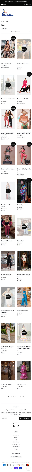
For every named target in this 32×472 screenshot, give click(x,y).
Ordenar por (4, 28)
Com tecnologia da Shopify (24, 462)
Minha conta (16, 435)
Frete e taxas (16, 442)
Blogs (16, 449)
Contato (16, 437)
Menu (4, 4)
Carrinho (28, 4)
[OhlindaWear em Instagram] (18, 426)
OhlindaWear (15, 462)
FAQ (16, 439)
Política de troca (16, 446)
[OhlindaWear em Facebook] (14, 426)
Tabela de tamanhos (16, 444)
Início (2, 21)
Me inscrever (24, 418)
